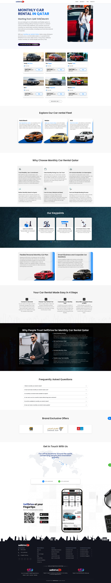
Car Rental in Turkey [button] (84, 554)
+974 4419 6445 (49, 481)
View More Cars (55, 101)
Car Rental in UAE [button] (69, 549)
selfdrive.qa (55, 580)
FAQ (38, 552)
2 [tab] (52, 241)
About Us (39, 549)
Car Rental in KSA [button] (69, 554)
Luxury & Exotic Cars (55, 556)
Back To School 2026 (55, 558)
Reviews (24, 575)
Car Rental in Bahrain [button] (84, 552)
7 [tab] (60, 241)
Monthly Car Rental (55, 552)
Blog (38, 556)
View (39, 69)
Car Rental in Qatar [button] (84, 549)
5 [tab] (57, 241)
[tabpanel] (27, 229)
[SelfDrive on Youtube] (30, 559)
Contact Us (39, 562)
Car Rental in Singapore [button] (84, 556)
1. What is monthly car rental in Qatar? (33, 386)
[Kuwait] (61, 462)
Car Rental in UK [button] (69, 552)
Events (27, 575)
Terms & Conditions (41, 560)
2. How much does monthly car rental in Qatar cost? (36, 389)
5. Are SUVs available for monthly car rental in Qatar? (36, 401)
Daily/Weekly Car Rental (56, 549)
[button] (82, 1)
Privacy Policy (40, 558)
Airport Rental (54, 554)
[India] (66, 464)
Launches (31, 575)
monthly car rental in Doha (31, 34)
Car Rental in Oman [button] (70, 556)
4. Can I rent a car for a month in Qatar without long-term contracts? (40, 397)
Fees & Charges (40, 554)
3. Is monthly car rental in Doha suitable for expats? (36, 393)
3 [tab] (54, 241)
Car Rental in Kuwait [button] (70, 558)
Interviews (35, 575)
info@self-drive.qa (24, 555)
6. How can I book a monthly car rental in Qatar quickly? (37, 405)
